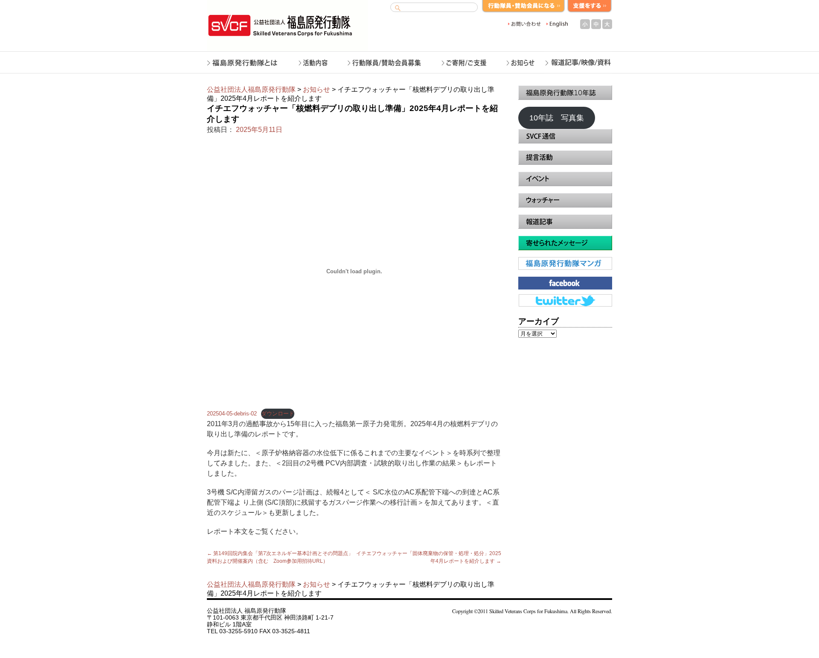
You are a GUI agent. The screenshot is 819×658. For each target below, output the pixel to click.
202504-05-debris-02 (232, 413)
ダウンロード (277, 413)
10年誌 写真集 (556, 118)
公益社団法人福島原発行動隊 (251, 89)
